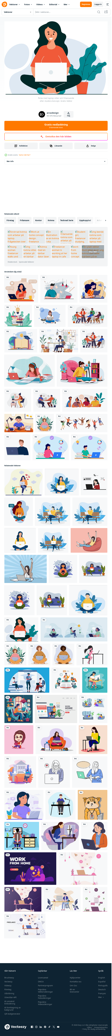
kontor (38, 219)
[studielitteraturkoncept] (20, 339)
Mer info (10, 160)
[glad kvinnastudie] (93, 287)
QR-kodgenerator (12, 1012)
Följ (68, 116)
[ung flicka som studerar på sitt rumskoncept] (29, 369)
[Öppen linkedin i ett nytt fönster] (41, 1025)
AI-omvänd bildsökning (9, 1000)
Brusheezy (9, 976)
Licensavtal (42, 976)
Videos (39, 4)
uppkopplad (85, 219)
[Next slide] (101, 219)
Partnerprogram (44, 984)
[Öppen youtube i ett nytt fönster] (58, 1025)
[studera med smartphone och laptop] (65, 678)
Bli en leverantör (73, 989)
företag (10, 219)
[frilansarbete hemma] (62, 898)
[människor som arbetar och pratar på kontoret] (46, 398)
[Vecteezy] (4, 4)
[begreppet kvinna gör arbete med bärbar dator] (23, 803)
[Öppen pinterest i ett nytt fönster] (45, 1025)
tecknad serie (66, 219)
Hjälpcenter (74, 976)
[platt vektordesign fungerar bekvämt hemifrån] (21, 835)
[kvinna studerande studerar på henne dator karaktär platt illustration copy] (94, 678)
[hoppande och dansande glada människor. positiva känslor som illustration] (81, 421)
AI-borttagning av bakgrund (12, 1007)
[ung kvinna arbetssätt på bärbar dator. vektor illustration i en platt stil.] (94, 835)
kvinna (51, 219)
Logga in (98, 4)
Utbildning (9, 992)
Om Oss (72, 984)
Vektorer (13, 4)
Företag (7, 988)
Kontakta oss (74, 980)
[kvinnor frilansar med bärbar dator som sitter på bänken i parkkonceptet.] (74, 628)
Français (100, 992)
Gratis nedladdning (56, 126)
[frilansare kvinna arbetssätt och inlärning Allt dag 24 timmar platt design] (26, 678)
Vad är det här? (24, 155)
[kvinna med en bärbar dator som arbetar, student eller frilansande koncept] (39, 653)
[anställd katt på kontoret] (92, 803)
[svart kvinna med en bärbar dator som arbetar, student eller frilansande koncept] (63, 653)
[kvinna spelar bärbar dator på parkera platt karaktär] (23, 480)
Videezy (7, 984)
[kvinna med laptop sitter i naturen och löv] (44, 421)
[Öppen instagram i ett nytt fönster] (36, 1025)
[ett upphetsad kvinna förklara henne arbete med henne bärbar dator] (89, 770)
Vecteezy (8, 980)
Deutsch (100, 988)
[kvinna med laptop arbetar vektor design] (93, 738)
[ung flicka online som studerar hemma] (82, 369)
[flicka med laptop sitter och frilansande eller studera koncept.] (21, 628)
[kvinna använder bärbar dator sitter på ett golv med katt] (50, 314)
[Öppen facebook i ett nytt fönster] (32, 1025)
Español (99, 980)
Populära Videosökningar (44, 1001)
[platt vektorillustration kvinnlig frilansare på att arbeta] (60, 835)
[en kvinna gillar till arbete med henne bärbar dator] (54, 770)
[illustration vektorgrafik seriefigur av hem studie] (51, 446)
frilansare (24, 219)
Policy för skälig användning (91, 1027)
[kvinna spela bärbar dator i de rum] (93, 708)
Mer (65, 4)
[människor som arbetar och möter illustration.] (84, 398)
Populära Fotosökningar (43, 995)
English (99, 976)
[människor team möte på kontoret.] (93, 339)
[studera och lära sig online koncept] (58, 287)
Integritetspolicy (99, 1026)
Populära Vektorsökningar (44, 989)
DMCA (40, 980)
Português (101, 984)
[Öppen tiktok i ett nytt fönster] (49, 1025)
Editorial (53, 4)
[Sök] (98, 12)
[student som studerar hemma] (18, 421)
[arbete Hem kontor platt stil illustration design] (20, 770)
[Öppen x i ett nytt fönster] (54, 1025)
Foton (27, 4)
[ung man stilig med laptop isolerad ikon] (17, 446)
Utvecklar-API (10, 996)
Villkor (87, 1026)
